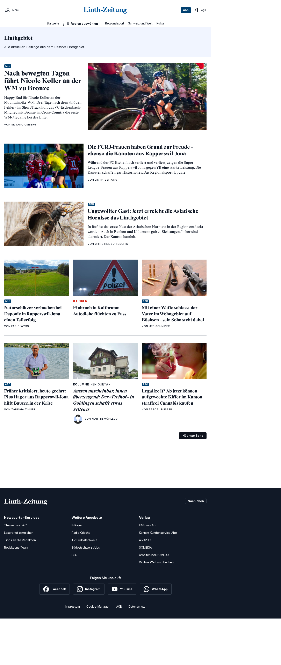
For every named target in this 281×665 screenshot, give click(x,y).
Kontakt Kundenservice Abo (158, 532)
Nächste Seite (192, 435)
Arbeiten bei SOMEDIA (154, 555)
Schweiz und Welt (140, 23)
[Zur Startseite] (105, 10)
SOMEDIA (145, 547)
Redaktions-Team (16, 547)
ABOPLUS (145, 540)
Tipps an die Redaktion (20, 540)
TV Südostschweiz (84, 540)
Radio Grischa (81, 532)
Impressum (72, 606)
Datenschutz (137, 606)
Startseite (52, 23)
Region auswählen (84, 23)
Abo (186, 10)
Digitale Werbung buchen (156, 562)
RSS (74, 555)
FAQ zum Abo (148, 525)
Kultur (160, 23)
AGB (119, 606)
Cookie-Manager (98, 606)
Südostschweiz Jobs (86, 547)
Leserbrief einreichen (18, 532)
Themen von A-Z (15, 525)
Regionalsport (114, 23)
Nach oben (196, 501)
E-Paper (77, 525)
